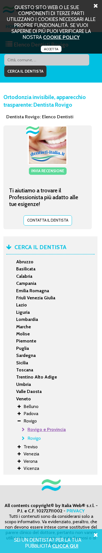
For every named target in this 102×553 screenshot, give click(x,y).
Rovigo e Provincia (46, 429)
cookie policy (61, 37)
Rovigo (34, 438)
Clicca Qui (65, 546)
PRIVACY (76, 511)
